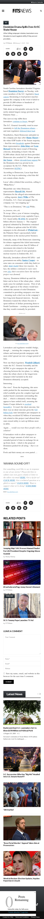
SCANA (21, 218)
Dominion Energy (16, 91)
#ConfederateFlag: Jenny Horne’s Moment (21, 587)
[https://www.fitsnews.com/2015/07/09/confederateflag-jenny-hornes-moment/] (22, 572)
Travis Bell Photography (22, 343)
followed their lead (27, 130)
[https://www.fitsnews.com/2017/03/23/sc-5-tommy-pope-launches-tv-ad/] (22, 605)
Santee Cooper (28, 260)
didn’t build (13, 265)
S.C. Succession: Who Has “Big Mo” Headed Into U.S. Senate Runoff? (21, 775)
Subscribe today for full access (18, 909)
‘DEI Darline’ (8, 810)
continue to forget (20, 121)
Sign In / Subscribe (38, 2)
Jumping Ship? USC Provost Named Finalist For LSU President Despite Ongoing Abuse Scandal (21, 551)
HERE (22, 477)
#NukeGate (33, 229)
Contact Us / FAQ (8, 917)
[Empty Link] (38, 694)
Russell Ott (20, 191)
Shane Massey (32, 137)
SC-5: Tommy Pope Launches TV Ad (18, 620)
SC (6, 22)
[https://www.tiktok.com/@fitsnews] (37, 904)
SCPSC (18, 168)
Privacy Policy (35, 917)
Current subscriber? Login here (18, 912)
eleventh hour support (29, 160)
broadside (20, 143)
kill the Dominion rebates (24, 128)
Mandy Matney (10, 557)
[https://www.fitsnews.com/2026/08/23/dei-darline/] (22, 794)
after (9, 271)
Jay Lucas (7, 160)
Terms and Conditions (22, 917)
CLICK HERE (9, 480)
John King (25, 146)
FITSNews (9, 43)
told (27, 206)
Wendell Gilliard (32, 362)
